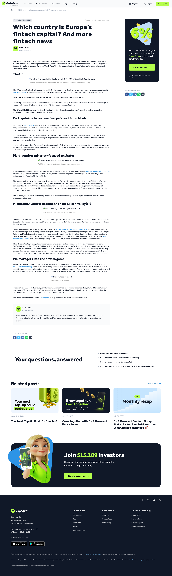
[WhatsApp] (26, 337)
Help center (55, 4)
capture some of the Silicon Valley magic (71, 229)
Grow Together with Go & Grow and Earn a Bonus (84, 422)
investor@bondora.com (20, 537)
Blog (65, 4)
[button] (127, 353)
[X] (18, 337)
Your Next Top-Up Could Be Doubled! (34, 421)
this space (45, 298)
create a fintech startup (22, 267)
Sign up (164, 4)
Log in (149, 4)
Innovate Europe (19, 92)
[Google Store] (37, 544)
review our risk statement (93, 554)
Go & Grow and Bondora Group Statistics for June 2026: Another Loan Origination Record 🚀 (134, 424)
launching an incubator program (97, 171)
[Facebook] (14, 337)
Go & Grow (28, 4)
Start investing (140, 67)
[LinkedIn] (22, 337)
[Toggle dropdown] (130, 4)
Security (74, 4)
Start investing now (77, 476)
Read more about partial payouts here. (142, 560)
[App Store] (19, 544)
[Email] (30, 337)
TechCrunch (29, 125)
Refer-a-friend (41, 4)
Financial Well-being (22, 20)
